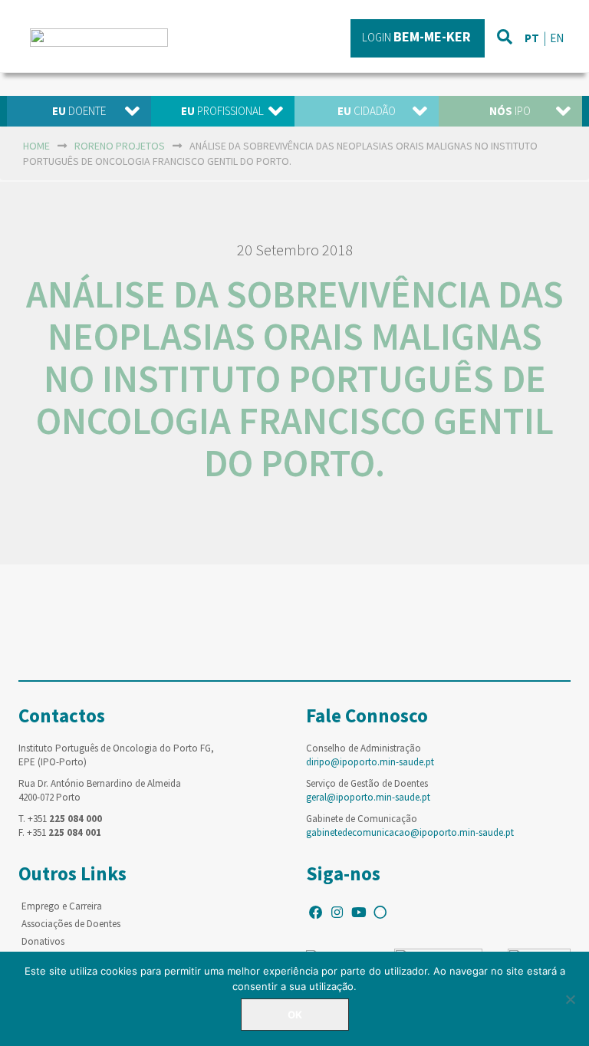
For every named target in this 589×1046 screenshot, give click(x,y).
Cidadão (366, 111)
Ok (295, 1014)
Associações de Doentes (70, 923)
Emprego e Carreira (61, 906)
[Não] (569, 999)
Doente (79, 111)
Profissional (222, 111)
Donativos (42, 941)
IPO (510, 111)
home (36, 146)
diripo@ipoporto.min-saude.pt (370, 761)
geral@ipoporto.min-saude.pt (368, 797)
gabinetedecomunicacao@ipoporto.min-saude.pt (410, 832)
